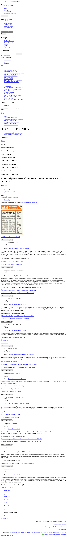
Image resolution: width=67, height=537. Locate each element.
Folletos (9, 123)
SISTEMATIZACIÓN (10, 70)
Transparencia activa (60, 527)
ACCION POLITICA (9, 90)
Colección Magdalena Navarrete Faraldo (18, 248)
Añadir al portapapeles (6, 239)
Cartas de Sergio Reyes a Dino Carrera (11, 391)
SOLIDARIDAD (8, 79)
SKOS (5, 502)
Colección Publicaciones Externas (17, 304)
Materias (6, 44)
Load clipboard (8, 24)
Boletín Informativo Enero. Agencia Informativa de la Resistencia (17, 293)
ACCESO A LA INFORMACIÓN (13, 89)
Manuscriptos (11, 125)
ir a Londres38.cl (6, 31)
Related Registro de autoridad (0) (12, 134)
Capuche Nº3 (4, 343)
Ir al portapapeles (8, 26)
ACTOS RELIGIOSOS (10, 96)
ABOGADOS (7, 86)
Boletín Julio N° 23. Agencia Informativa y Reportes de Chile (16, 318)
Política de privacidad (49, 527)
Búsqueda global (6, 55)
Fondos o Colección (9, 41)
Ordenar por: (4, 185)
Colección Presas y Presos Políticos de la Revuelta (21, 354)
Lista (5, 61)
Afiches (9, 120)
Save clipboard (8, 27)
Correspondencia (11, 122)
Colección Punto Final (14, 429)
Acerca (6, 10)
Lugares (6, 45)
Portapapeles (4, 16)
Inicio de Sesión (61, 529)
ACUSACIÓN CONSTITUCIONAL (14, 99)
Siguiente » (7, 105)
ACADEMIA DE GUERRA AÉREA (14, 87)
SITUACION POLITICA (10, 76)
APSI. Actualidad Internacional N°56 (10, 237)
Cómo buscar (7, 11)
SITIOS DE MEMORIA (10, 71)
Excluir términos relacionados (29, 202)
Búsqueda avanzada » (6, 57)
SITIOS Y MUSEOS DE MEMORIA (14, 73)
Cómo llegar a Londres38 (59, 524)
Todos (5, 116)
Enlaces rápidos (15, 1)
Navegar (3, 34)
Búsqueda (6, 63)
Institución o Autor (9, 42)
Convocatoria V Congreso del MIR (10, 417)
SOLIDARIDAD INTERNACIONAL (14, 80)
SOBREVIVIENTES (9, 77)
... (4, 68)
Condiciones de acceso (10, 13)
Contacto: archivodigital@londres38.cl (56, 521)
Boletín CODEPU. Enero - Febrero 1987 (11, 264)
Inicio (5, 8)
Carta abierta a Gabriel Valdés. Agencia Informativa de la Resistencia (18, 367)
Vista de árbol (7, 60)
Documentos (10, 117)
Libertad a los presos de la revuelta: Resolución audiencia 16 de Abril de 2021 (21, 441)
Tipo (2, 113)
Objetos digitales (8, 47)
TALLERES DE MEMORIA (11, 82)
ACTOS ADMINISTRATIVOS (12, 95)
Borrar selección (8, 23)
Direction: (3, 195)
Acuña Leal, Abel (8, 98)
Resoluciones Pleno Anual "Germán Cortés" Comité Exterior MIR (18, 463)
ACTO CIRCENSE (9, 93)
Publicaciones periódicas (13, 119)
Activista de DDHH (9, 92)
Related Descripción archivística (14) (13, 133)
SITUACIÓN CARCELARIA (12, 74)
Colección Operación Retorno (16, 474)
